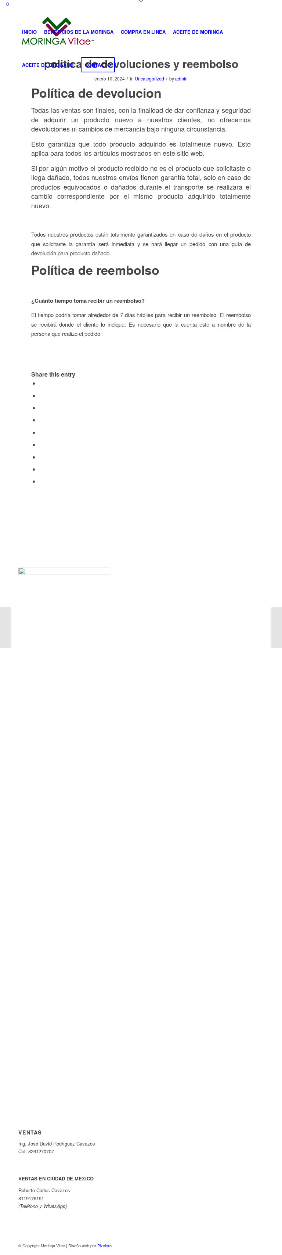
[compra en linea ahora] (5, 627)
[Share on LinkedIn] (41, 432)
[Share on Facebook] (41, 383)
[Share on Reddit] (41, 469)
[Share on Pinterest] (41, 420)
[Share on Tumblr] (41, 444)
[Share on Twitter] (41, 395)
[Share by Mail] (41, 481)
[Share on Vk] (41, 457)
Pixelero (104, 1245)
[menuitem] (29, 31)
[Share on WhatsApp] (41, 407)
